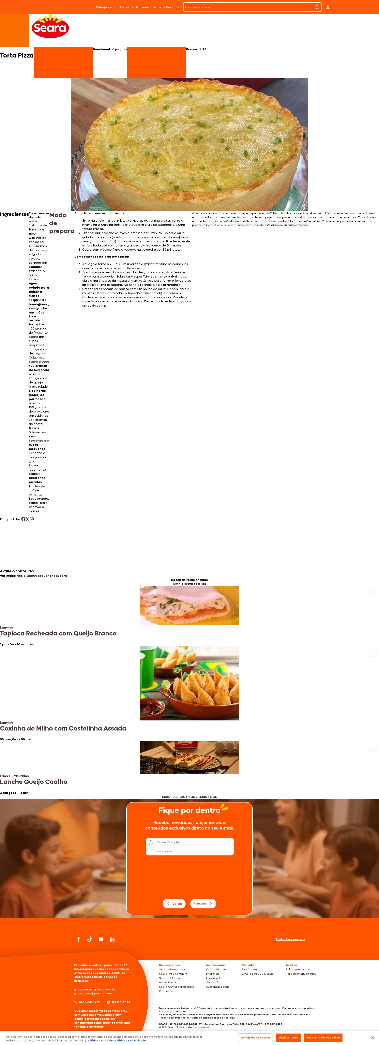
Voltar (177, 904)
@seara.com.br (105, 993)
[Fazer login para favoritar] (373, 592)
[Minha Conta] (328, 7)
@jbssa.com (83, 993)
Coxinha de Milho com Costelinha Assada (63, 728)
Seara (62, 576)
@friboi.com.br (104, 989)
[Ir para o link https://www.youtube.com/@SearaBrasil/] (101, 939)
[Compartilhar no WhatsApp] (32, 519)
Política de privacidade (301, 974)
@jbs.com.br (83, 989)
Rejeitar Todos (288, 1037)
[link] (189, 616)
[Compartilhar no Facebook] (23, 519)
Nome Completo (169, 842)
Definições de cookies (256, 1037)
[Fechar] (372, 1037)
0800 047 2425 (89, 1002)
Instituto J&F (214, 978)
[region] (189, 1038)
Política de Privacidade (130, 1040)
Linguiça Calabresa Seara (37, 357)
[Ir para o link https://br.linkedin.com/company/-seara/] (112, 939)
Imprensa (212, 974)
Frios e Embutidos (29, 576)
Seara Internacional (172, 969)
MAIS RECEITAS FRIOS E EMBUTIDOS (189, 797)
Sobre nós (213, 982)
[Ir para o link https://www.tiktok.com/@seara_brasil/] (89, 939)
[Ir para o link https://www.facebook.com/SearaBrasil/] (78, 939)
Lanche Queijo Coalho (34, 782)
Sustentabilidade (218, 987)
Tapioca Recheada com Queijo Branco (58, 633)
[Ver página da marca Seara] (50, 25)
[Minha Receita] (57, 7)
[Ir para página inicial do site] (189, 952)
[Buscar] (317, 7)
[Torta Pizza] (84, 7)
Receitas (126, 7)
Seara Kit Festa (169, 978)
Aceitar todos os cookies (323, 1037)
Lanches (50, 576)
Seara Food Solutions (173, 974)
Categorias (104, 7)
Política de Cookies (101, 1040)
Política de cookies (298, 969)
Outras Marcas (216, 969)
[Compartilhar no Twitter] (27, 519)
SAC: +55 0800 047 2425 (258, 974)
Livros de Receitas (166, 7)
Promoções (166, 991)
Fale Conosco (251, 969)
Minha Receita (168, 982)
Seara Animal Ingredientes (176, 987)
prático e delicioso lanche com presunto (237, 225)
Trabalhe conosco (290, 939)
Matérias (142, 7)
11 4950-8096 (121, 1002)
